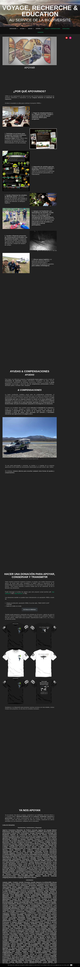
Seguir (30, 28)
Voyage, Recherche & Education (40, 11)
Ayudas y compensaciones (52, 28)
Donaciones (66, 28)
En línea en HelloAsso (30, 609)
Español (38, 28)
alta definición (18, 593)
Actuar (22, 28)
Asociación (13, 28)
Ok (71, 965)
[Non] (78, 965)
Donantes (40, 32)
